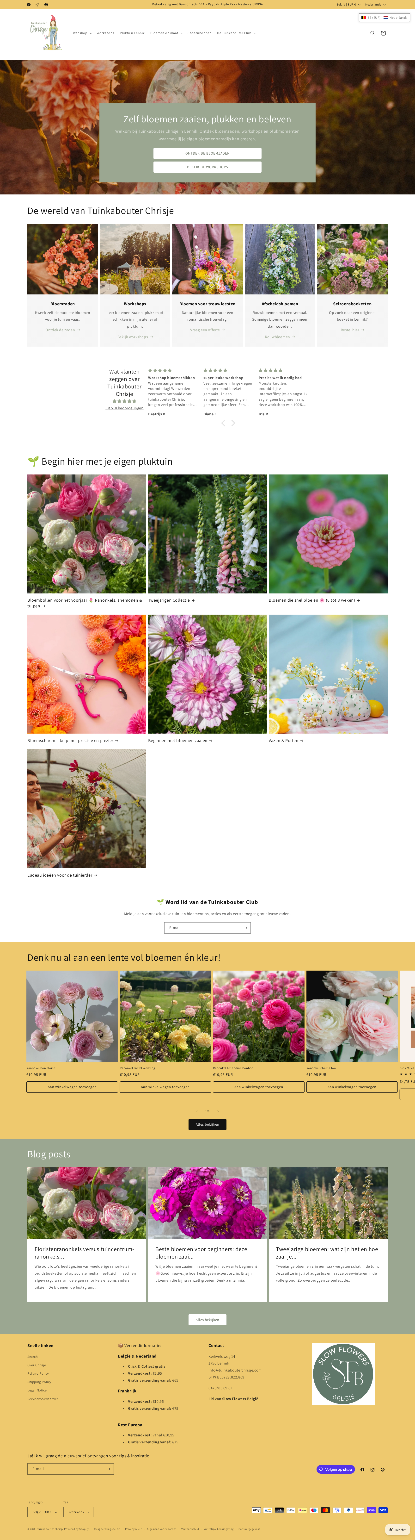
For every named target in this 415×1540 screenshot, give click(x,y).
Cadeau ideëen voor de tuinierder (59, 875)
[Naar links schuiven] (197, 1111)
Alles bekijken (207, 1124)
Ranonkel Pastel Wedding (137, 1068)
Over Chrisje (36, 1365)
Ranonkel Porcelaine (40, 1068)
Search (32, 1356)
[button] (82, 33)
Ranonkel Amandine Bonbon (233, 1068)
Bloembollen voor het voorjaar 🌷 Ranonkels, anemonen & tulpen (84, 602)
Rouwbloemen (277, 336)
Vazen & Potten (283, 740)
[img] (124, 401)
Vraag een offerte (205, 329)
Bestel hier (350, 329)
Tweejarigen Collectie (169, 600)
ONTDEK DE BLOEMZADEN (207, 153)
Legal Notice (37, 1390)
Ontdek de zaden (60, 329)
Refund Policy (38, 1373)
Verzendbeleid (190, 1529)
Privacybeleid (133, 1529)
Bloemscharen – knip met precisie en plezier (70, 740)
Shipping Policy (39, 1382)
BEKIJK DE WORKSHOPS (207, 167)
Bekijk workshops (132, 336)
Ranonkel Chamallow (321, 1068)
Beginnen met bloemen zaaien (178, 740)
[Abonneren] (245, 928)
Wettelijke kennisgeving (219, 1529)
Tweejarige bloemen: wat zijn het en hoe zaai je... (327, 1252)
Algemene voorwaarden (162, 1529)
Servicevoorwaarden (43, 1399)
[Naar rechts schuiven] (218, 1111)
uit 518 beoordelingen (124, 408)
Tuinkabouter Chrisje (50, 1529)
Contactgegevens (249, 1529)
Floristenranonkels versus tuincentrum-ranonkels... (84, 1252)
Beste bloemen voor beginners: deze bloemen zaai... (201, 1252)
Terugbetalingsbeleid (107, 1529)
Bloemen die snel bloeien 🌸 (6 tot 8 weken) (312, 600)
